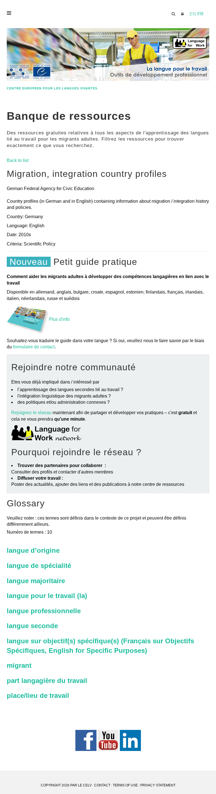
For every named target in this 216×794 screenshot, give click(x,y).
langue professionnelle (44, 611)
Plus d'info (59, 319)
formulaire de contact (34, 346)
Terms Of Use (125, 785)
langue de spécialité (39, 565)
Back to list (17, 160)
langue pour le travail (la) (47, 595)
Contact (102, 785)
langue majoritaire (36, 581)
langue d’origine (33, 550)
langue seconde (32, 626)
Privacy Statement (158, 785)
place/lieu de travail (38, 695)
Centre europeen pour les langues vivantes (52, 88)
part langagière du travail (47, 680)
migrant (19, 665)
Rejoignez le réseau (31, 412)
